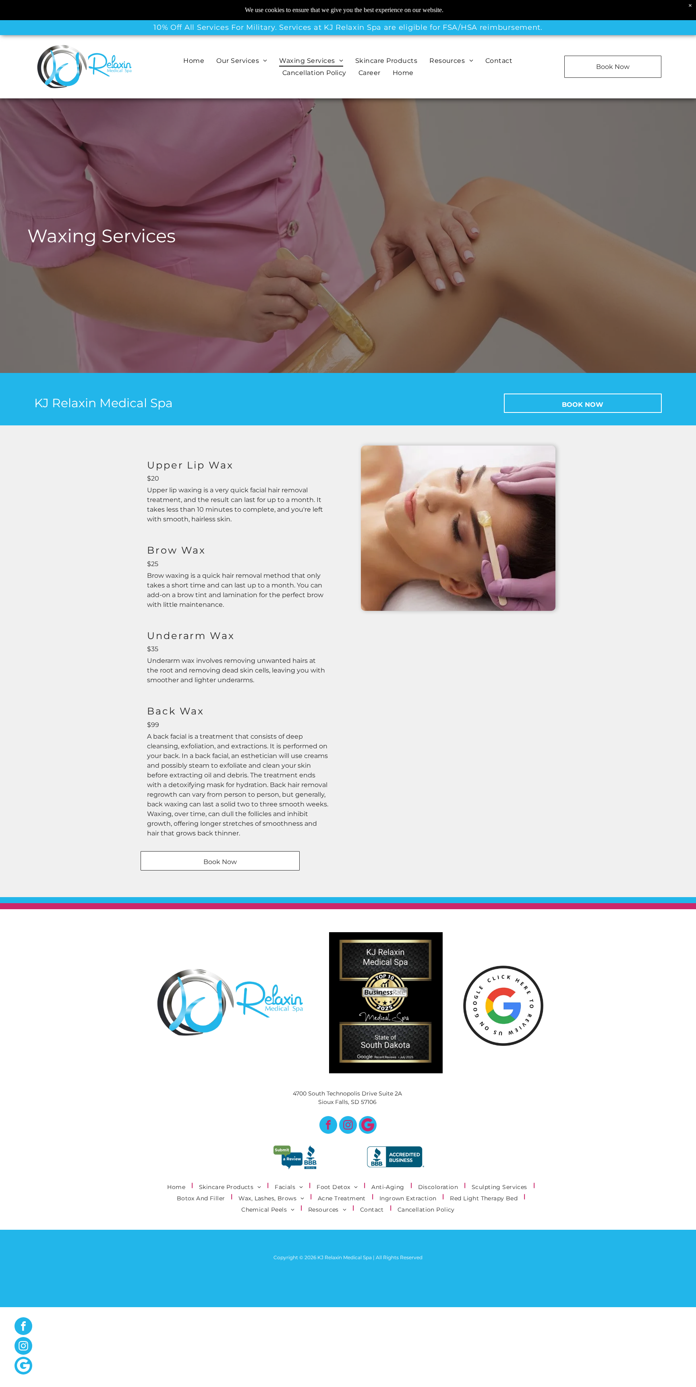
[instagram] (348, 1126)
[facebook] (328, 1126)
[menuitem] (193, 61)
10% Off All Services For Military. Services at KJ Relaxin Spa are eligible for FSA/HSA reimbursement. (348, 27)
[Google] (368, 1126)
